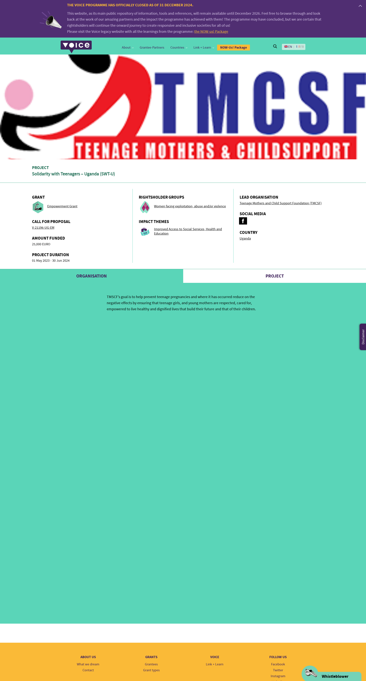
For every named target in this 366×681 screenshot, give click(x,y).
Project (275, 276)
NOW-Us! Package (233, 47)
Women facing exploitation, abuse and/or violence (190, 206)
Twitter (278, 670)
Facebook (278, 664)
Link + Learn (202, 47)
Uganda (245, 238)
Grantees (151, 664)
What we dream (88, 664)
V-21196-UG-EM (43, 227)
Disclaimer (363, 336)
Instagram (278, 676)
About (126, 47)
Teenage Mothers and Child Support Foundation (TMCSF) (281, 203)
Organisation (91, 276)
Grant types (151, 670)
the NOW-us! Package (211, 31)
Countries (177, 47)
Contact (88, 670)
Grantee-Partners (152, 47)
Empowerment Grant (62, 206)
